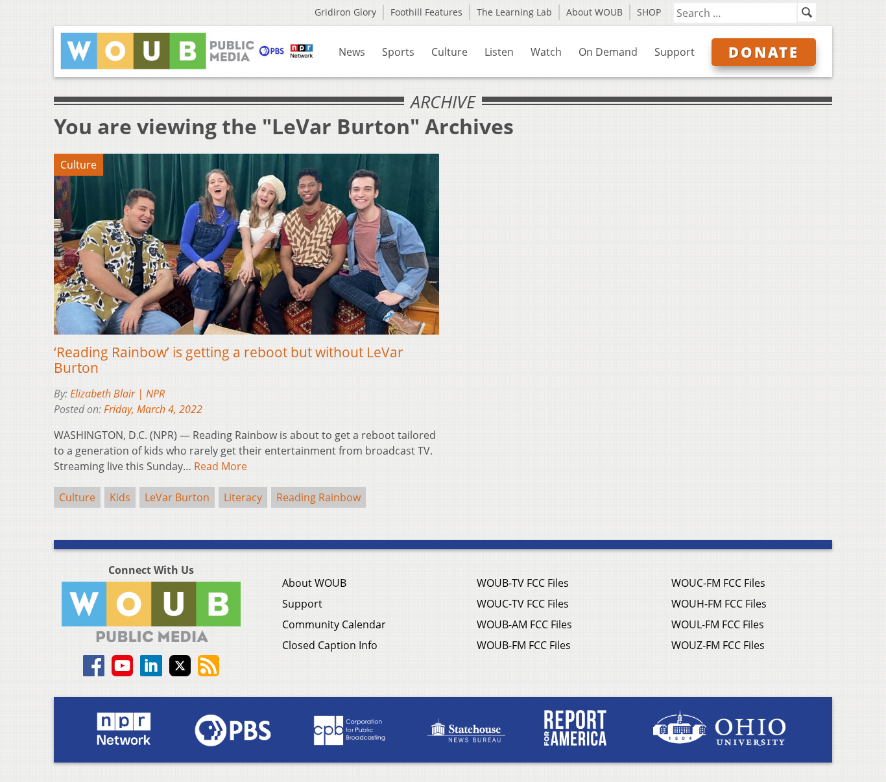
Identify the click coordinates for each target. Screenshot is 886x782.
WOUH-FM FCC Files (719, 604)
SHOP (649, 12)
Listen (499, 52)
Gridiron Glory (345, 12)
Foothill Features (426, 12)
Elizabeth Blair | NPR (117, 393)
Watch (546, 52)
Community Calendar (334, 624)
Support (674, 52)
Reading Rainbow (318, 497)
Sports (398, 52)
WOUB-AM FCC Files (524, 624)
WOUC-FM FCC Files (718, 583)
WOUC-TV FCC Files (523, 604)
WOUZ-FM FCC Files (718, 645)
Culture (449, 52)
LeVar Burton (177, 497)
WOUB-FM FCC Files (524, 645)
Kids (120, 497)
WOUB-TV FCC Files (523, 583)
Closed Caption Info (329, 645)
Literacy (243, 497)
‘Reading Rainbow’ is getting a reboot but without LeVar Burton (228, 359)
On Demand (608, 52)
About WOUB (594, 12)
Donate (763, 52)
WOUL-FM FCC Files (717, 624)
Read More (220, 466)
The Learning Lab (514, 12)
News (352, 52)
